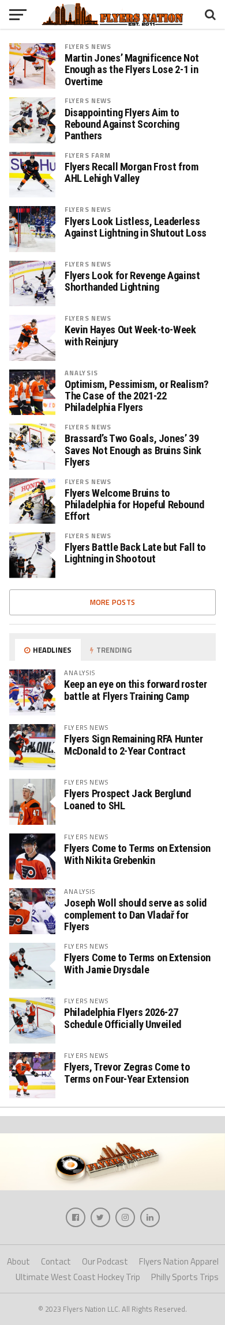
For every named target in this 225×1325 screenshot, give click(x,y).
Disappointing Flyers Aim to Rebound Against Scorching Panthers (122, 124)
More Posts (113, 602)
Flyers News (88, 46)
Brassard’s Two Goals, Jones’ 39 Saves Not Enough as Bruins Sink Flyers (133, 450)
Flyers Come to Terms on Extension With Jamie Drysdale (137, 963)
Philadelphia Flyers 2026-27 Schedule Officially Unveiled (122, 1018)
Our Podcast (105, 1261)
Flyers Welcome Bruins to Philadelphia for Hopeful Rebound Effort (134, 505)
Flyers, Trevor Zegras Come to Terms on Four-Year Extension (127, 1072)
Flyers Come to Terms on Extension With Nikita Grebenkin (137, 854)
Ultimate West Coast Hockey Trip (78, 1277)
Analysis (81, 373)
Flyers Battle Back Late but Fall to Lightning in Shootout (135, 553)
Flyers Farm (88, 155)
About (18, 1261)
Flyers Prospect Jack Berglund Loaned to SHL (127, 799)
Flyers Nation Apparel (179, 1261)
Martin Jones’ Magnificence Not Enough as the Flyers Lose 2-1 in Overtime (132, 69)
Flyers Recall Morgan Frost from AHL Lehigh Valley (131, 172)
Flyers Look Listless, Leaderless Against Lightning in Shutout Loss (136, 227)
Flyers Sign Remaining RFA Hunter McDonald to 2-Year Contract (133, 744)
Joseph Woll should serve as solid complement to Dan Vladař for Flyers (135, 914)
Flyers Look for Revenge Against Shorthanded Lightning (132, 281)
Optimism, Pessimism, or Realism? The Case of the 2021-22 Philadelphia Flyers (136, 396)
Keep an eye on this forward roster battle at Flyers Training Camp (135, 690)
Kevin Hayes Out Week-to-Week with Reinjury (130, 335)
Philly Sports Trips (185, 1277)
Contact (56, 1261)
